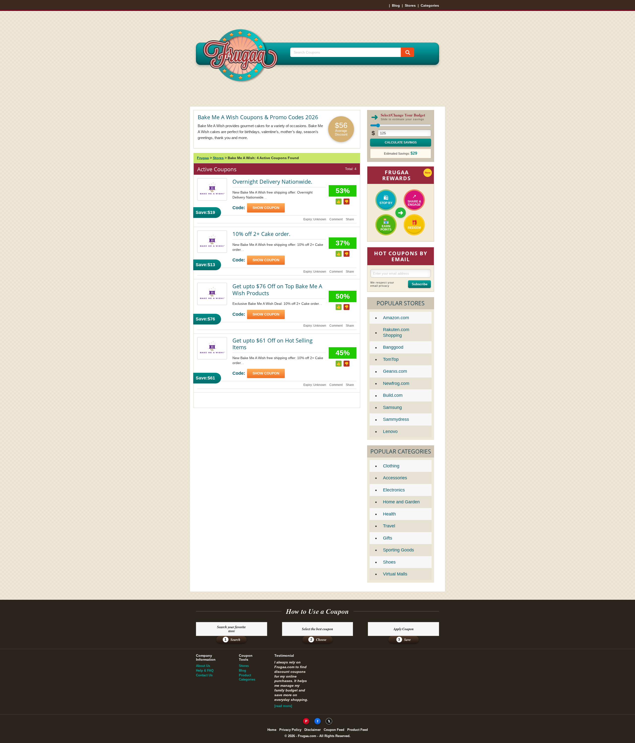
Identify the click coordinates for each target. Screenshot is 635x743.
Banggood (393, 347)
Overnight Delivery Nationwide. (272, 181)
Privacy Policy (290, 730)
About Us (203, 666)
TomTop (391, 359)
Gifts (387, 538)
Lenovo (390, 431)
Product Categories (247, 677)
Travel (389, 525)
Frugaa (203, 158)
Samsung (392, 407)
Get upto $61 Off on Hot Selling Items (272, 344)
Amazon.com (396, 317)
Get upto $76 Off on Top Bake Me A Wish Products (277, 289)
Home (271, 730)
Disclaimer (312, 730)
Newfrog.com (396, 383)
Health (389, 514)
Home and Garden (401, 501)
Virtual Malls (395, 574)
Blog (396, 5)
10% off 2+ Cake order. (261, 233)
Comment (336, 219)
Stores (410, 5)
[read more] (283, 706)
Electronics (394, 489)
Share (350, 219)
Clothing (391, 465)
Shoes (389, 562)
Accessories (395, 477)
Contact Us (204, 675)
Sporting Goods (398, 549)
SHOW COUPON (266, 208)
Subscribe (419, 284)
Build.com (393, 395)
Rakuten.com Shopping (396, 332)
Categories (430, 5)
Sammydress (396, 419)
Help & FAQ (205, 670)
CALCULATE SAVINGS (401, 142)
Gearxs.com (395, 371)
